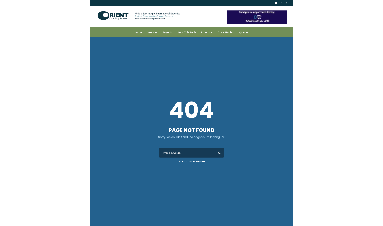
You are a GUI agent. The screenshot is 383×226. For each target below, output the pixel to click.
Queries (243, 32)
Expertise (206, 32)
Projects (168, 32)
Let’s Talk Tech (187, 32)
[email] (276, 3)
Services (152, 32)
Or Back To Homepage (191, 161)
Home (138, 32)
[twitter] (286, 3)
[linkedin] (281, 3)
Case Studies (226, 32)
